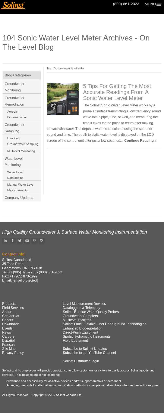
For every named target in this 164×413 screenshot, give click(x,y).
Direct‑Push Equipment (80, 332)
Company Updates (19, 198)
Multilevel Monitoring (21, 151)
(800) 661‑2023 (126, 4)
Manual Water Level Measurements (20, 187)
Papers (7, 320)
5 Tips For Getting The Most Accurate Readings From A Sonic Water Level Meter (117, 92)
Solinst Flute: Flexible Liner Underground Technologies (104, 324)
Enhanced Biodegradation (82, 328)
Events (7, 328)
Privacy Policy (13, 353)
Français (8, 344)
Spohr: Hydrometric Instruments (86, 336)
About (6, 312)
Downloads (10, 324)
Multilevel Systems (77, 320)
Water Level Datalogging (15, 174)
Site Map (9, 348)
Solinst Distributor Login (81, 361)
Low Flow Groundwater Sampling (22, 141)
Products (9, 304)
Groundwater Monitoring (14, 87)
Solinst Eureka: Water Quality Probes (91, 312)
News (6, 332)
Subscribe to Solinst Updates (85, 348)
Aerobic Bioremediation (17, 114)
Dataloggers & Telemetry (81, 308)
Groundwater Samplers (80, 316)
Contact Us (10, 316)
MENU (150, 4)
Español (8, 340)
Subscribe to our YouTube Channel (89, 353)
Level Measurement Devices (84, 304)
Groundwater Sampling (14, 128)
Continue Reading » (140, 140)
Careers (8, 336)
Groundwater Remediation (14, 101)
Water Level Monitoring (14, 162)
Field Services (13, 308)
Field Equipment (75, 340)
